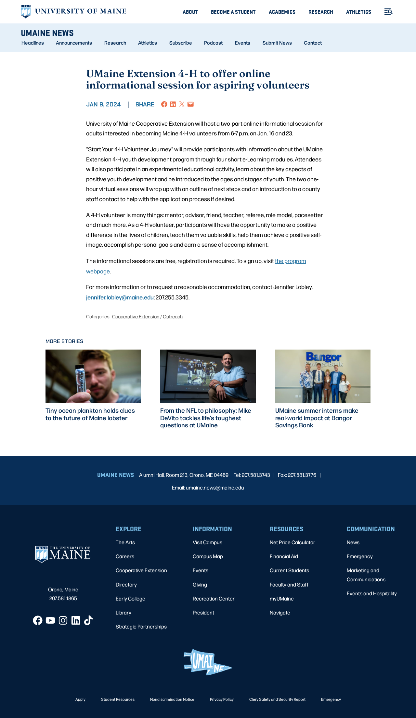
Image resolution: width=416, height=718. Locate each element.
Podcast (213, 42)
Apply (80, 699)
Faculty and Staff (289, 584)
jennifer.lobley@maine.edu (120, 297)
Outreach (173, 316)
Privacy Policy (222, 699)
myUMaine (282, 598)
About (190, 11)
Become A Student (233, 11)
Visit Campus (207, 542)
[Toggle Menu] (385, 11)
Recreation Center (214, 598)
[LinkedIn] (76, 620)
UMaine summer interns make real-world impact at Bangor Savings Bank (316, 418)
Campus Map (208, 556)
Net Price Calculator (292, 542)
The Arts (125, 542)
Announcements (74, 42)
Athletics (358, 11)
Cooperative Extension (135, 316)
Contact (313, 42)
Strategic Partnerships (141, 626)
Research (320, 11)
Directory (126, 584)
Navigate (280, 612)
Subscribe (180, 42)
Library (123, 612)
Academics (282, 11)
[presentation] (93, 376)
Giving (200, 584)
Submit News (277, 42)
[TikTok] (88, 620)
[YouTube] (50, 620)
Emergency (360, 556)
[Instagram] (63, 620)
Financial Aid (284, 556)
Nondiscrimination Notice (172, 699)
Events (242, 42)
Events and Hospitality (372, 593)
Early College (130, 598)
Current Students (289, 570)
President (203, 612)
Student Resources (118, 699)
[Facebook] (38, 620)
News (353, 542)
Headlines (32, 42)
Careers (125, 556)
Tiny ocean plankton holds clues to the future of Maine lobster (90, 414)
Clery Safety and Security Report (277, 699)
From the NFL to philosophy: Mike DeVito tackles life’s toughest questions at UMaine (205, 418)
